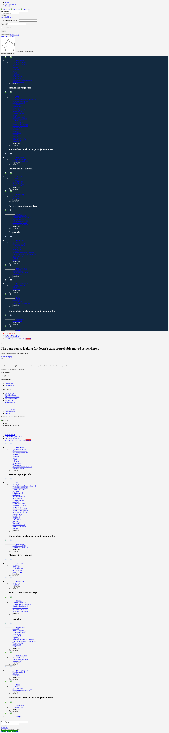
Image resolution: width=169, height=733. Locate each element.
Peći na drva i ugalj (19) (20, 223)
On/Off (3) (16, 198)
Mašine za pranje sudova (20, 66)
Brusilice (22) (17, 104)
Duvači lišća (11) (18, 112)
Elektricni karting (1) (19, 285)
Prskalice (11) (17, 129)
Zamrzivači (16, 69)
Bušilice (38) (16, 108)
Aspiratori (16, 75)
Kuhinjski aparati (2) (19, 245)
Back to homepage (6, 357)
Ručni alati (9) (17, 133)
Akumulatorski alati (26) (20, 101)
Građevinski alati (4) (19, 117)
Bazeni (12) (16, 300)
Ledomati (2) (17, 247)
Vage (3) (15, 260)
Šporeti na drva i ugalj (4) (20, 224)
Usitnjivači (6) (17, 142)
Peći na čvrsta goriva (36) (20, 221)
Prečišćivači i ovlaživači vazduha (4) (24, 253)
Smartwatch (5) (17, 274)
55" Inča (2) (16, 178)
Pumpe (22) (16, 131)
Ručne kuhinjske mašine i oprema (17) (24, 254)
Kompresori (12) (18, 120)
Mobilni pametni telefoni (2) (21, 272)
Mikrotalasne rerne (18, 82)
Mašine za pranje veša (19, 62)
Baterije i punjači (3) (19, 103)
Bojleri (15, 73)
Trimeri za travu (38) (19, 138)
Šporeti (15, 71)
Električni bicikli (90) (19, 159)
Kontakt (7, 6)
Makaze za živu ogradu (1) (21, 124)
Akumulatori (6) (17, 321)
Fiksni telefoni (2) (18, 271)
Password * (4, 24)
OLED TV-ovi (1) (18, 184)
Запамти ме (7, 28)
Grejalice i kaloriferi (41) (20, 219)
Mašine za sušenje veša (20, 64)
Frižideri (15, 68)
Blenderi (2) (16, 242)
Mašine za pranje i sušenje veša (22, 80)
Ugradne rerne (17, 78)
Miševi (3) (16, 287)
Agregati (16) (17, 97)
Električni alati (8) (18, 113)
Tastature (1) (16, 289)
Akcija (7, 2)
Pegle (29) (16, 251)
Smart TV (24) (17, 185)
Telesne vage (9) (18, 256)
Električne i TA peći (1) (20, 216)
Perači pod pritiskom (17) (20, 126)
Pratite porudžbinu (10, 4)
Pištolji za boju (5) (18, 127)
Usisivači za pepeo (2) (19, 140)
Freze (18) (16, 115)
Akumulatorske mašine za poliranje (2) (24, 99)
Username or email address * (10, 20)
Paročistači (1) (17, 249)
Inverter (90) (16, 196)
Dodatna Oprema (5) (19, 110)
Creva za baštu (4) (18, 301)
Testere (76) (16, 134)
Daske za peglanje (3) (19, 244)
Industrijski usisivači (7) (20, 119)
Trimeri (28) (16, 136)
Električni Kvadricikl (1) (20, 161)
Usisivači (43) (17, 258)
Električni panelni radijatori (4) (22, 217)
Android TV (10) (18, 182)
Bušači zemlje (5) (18, 106)
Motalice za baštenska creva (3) (22, 303)
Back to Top (4, 728)
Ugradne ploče (17, 76)
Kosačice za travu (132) (20, 122)
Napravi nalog (14, 35)
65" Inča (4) (16, 180)
